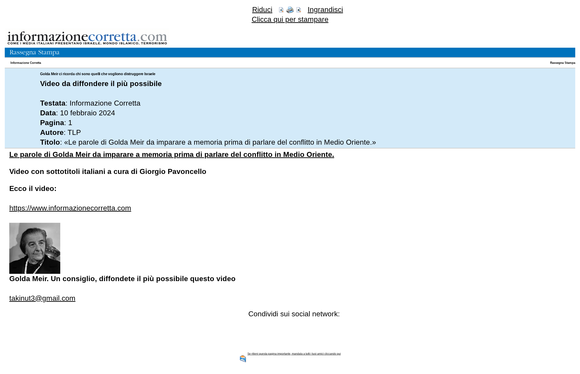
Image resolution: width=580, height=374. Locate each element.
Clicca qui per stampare (290, 19)
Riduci (262, 9)
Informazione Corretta (25, 62)
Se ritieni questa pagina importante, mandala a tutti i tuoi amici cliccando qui (294, 353)
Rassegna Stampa (562, 62)
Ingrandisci (325, 9)
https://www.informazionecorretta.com (70, 208)
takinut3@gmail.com (42, 298)
